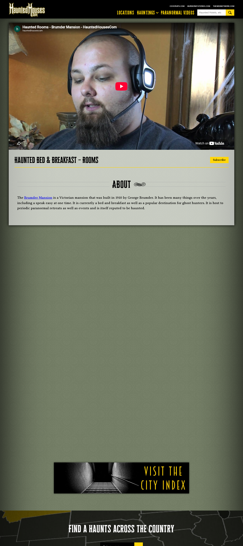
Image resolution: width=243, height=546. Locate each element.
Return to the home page (29, 10)
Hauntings (146, 12)
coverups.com (177, 6)
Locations (125, 12)
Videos (177, 12)
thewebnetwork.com (223, 6)
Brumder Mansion (38, 197)
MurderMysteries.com (198, 6)
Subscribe (219, 160)
